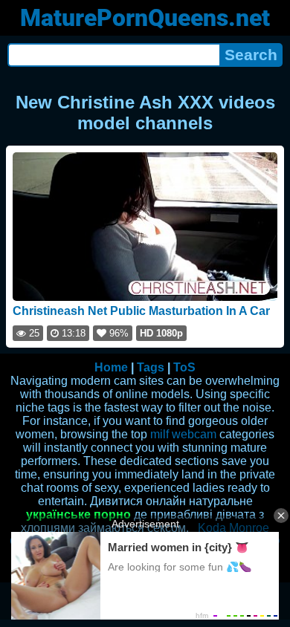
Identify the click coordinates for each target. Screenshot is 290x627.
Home (111, 367)
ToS (184, 367)
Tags (150, 367)
